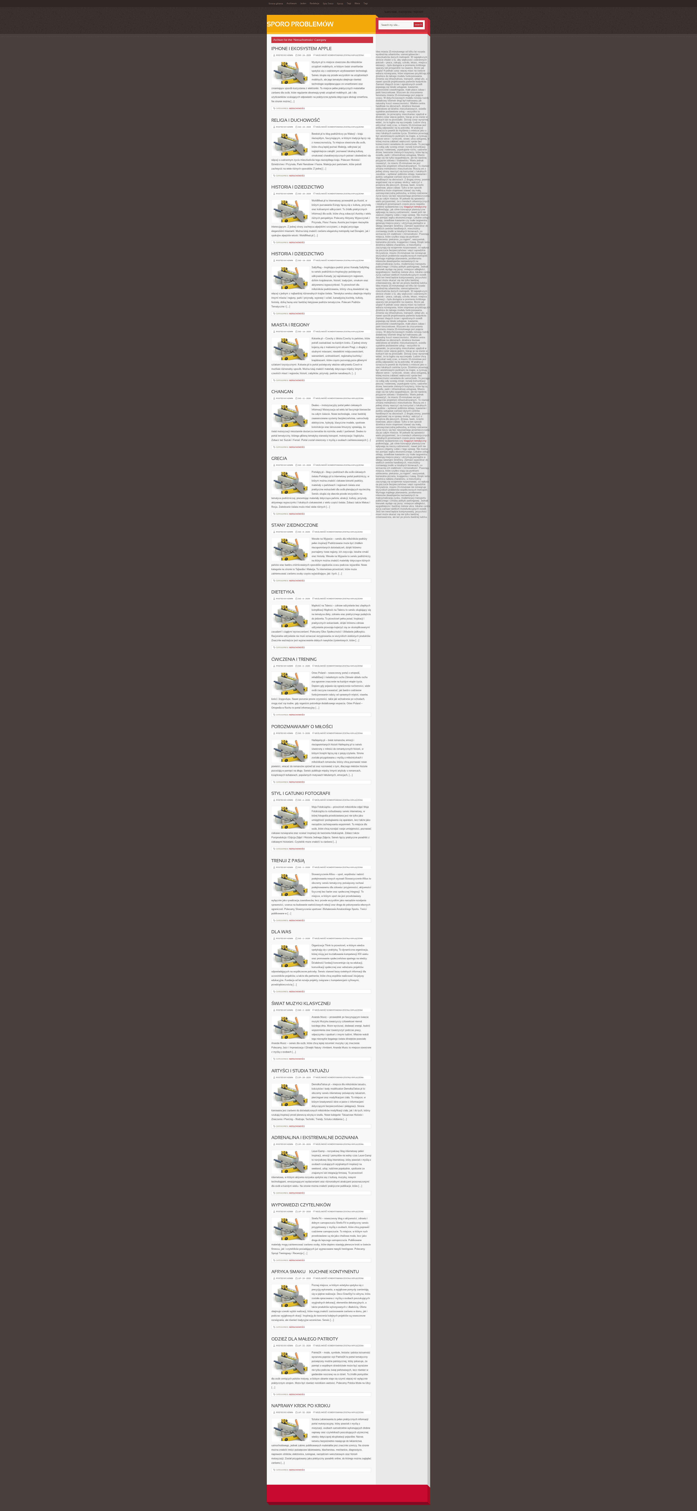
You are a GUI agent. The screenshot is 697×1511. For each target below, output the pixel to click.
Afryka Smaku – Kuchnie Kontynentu (315, 1272)
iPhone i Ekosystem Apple (301, 49)
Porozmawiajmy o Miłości (302, 727)
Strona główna (276, 4)
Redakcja (314, 4)
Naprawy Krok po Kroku (300, 1406)
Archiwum (292, 4)
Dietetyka (282, 592)
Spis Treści (328, 4)
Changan (282, 392)
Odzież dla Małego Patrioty (304, 1339)
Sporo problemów (300, 25)
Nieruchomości (297, 108)
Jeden (303, 4)
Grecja (279, 459)
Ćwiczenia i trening (294, 660)
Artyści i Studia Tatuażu (300, 1071)
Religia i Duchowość (295, 121)
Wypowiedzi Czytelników (301, 1205)
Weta (357, 4)
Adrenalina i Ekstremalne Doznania (314, 1138)
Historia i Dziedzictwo (297, 187)
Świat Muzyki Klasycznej (301, 1004)
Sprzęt (340, 4)
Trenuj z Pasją (288, 861)
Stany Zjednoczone (294, 526)
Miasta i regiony (290, 325)
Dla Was (281, 932)
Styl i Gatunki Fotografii (300, 794)
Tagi (349, 4)
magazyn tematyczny (415, 206)
